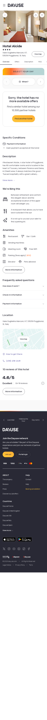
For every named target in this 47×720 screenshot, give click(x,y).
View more (8, 180)
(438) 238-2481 (13, 361)
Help (27, 484)
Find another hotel (23, 118)
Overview (6, 62)
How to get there (14, 354)
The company (7, 479)
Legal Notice (7, 565)
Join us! (8, 454)
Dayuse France (8, 506)
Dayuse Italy (7, 520)
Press (5, 489)
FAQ (40, 62)
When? (25, 81)
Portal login (23, 454)
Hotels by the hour (23, 420)
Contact (28, 479)
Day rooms (35, 420)
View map (38, 54)
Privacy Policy (20, 565)
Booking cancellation (33, 489)
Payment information (12, 303)
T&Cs (31, 565)
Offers (17, 62)
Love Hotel (10, 420)
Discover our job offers (10, 494)
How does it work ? (11, 286)
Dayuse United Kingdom (11, 511)
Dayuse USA (7, 515)
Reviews (5, 484)
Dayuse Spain (8, 525)
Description (28, 62)
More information (13, 269)
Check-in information (12, 295)
